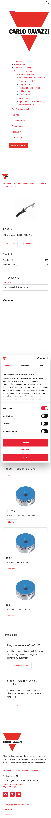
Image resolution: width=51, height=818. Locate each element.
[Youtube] (18, 794)
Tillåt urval (25, 450)
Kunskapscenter (26, 74)
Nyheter (15, 115)
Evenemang (17, 126)
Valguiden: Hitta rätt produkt (32, 78)
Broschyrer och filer (28, 81)
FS (11, 187)
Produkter (18, 61)
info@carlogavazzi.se (13, 784)
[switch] (44, 416)
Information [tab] (25, 366)
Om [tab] (41, 366)
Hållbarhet (16, 132)
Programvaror (25, 84)
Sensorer (17, 183)
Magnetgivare (29, 183)
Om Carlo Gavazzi (20, 109)
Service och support (23, 71)
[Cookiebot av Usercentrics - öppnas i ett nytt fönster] (37, 358)
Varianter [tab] (8, 300)
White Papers (25, 98)
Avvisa (25, 457)
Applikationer (20, 64)
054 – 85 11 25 (9, 787)
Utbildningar (24, 91)
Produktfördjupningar (23, 67)
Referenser (17, 137)
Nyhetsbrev (24, 94)
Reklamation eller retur (29, 88)
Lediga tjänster (18, 120)
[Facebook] (5, 794)
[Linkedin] (12, 794)
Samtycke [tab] (9, 366)
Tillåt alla (25, 442)
